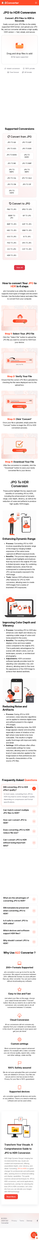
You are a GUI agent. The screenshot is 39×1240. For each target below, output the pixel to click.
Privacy (14, 1221)
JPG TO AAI (11, 142)
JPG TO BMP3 (27, 171)
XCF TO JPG (26, 249)
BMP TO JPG (11, 224)
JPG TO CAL (11, 178)
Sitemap (29, 1221)
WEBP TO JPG (11, 217)
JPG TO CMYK (12, 192)
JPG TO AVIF (26, 142)
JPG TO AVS (11, 148)
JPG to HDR (21, 1168)
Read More (11, 1197)
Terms (22, 1221)
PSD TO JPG (11, 243)
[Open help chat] (34, 1235)
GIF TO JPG (27, 215)
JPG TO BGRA (12, 155)
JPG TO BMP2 (12, 171)
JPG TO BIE (12, 163)
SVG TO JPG (11, 236)
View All (19, 267)
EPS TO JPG (26, 243)
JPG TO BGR (26, 148)
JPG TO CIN (11, 184)
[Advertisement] (19, 97)
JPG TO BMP (27, 163)
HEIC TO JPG (11, 230)
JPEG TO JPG (27, 209)
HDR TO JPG (11, 255)
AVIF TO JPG (26, 224)
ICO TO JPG (11, 249)
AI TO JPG (27, 236)
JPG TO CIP (27, 184)
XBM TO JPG (27, 230)
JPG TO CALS (27, 178)
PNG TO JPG (11, 209)
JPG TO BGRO (27, 156)
